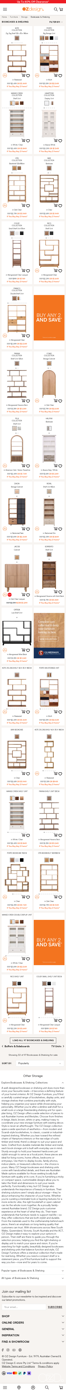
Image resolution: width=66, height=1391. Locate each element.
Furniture (14, 17)
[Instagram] (8, 1349)
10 (17, 108)
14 (25, 108)
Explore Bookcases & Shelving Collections (25, 1082)
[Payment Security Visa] (9, 1373)
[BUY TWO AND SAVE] (49, 317)
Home (4, 17)
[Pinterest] (20, 1349)
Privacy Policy (45, 1366)
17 (31, 108)
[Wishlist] (30, 77)
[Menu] (6, 1386)
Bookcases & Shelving (40, 17)
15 (27, 108)
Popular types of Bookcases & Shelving (23, 1270)
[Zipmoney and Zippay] (29, 1373)
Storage (24, 17)
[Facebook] (3, 1349)
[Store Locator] (20, 1386)
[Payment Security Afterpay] (20, 1373)
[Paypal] (24, 1373)
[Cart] (61, 1386)
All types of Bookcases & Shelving (20, 1278)
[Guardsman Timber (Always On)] (49, 636)
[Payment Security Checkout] (4, 1373)
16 (29, 108)
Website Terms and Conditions (18, 1366)
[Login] (34, 1386)
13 (23, 108)
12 (21, 108)
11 (19, 108)
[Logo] (33, 9)
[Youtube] (14, 1349)
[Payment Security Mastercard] (15, 1373)
